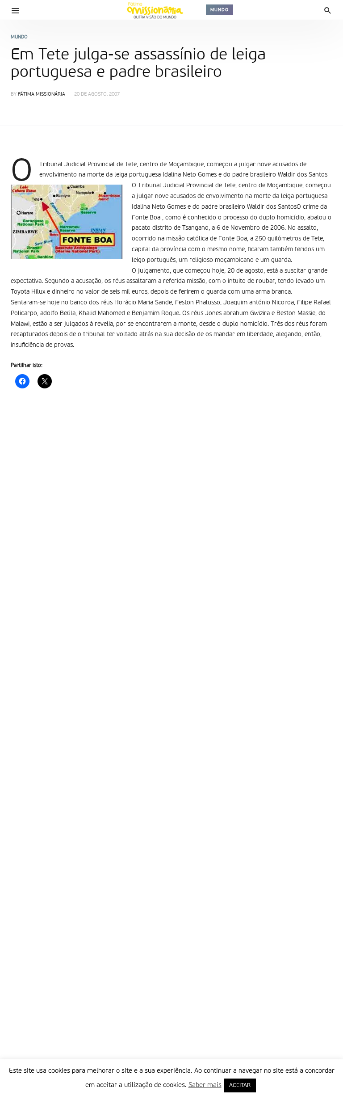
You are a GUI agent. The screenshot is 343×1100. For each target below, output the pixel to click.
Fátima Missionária (41, 94)
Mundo (219, 10)
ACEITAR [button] (240, 1085)
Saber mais (205, 1085)
